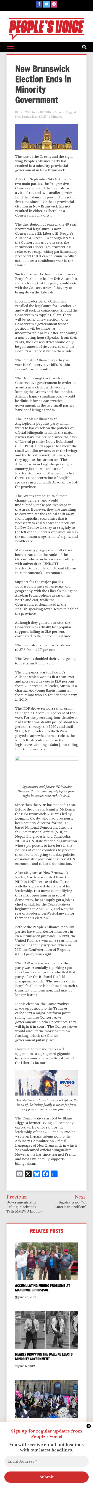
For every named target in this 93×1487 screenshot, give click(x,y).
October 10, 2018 (39, 112)
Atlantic (60, 112)
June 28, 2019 (27, 1297)
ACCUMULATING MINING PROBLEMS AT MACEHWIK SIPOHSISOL (42, 1287)
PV (20, 112)
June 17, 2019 (26, 1366)
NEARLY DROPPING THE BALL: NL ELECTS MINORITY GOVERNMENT (44, 1356)
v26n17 (41, 116)
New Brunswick (25, 116)
